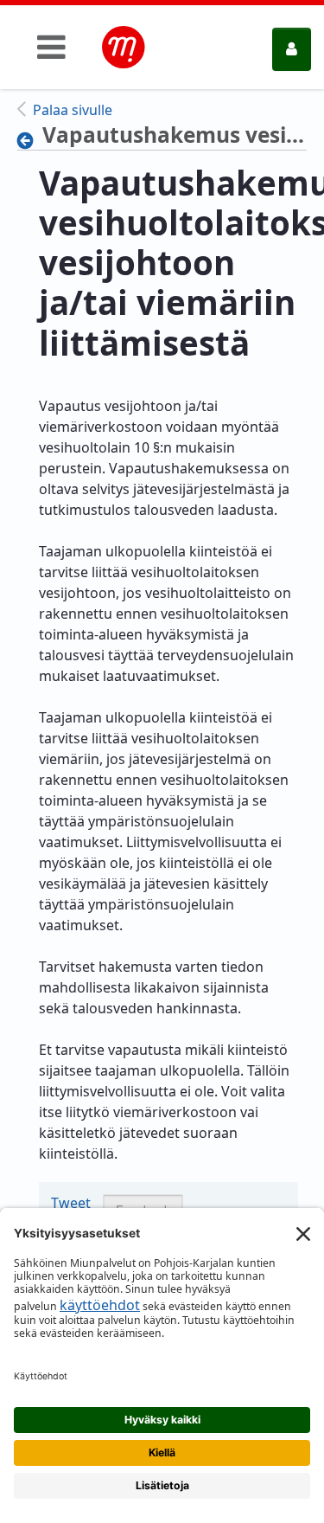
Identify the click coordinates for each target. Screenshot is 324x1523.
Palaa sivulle (72, 109)
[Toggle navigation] (51, 46)
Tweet (71, 1202)
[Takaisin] (29, 140)
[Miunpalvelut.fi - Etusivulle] (123, 47)
